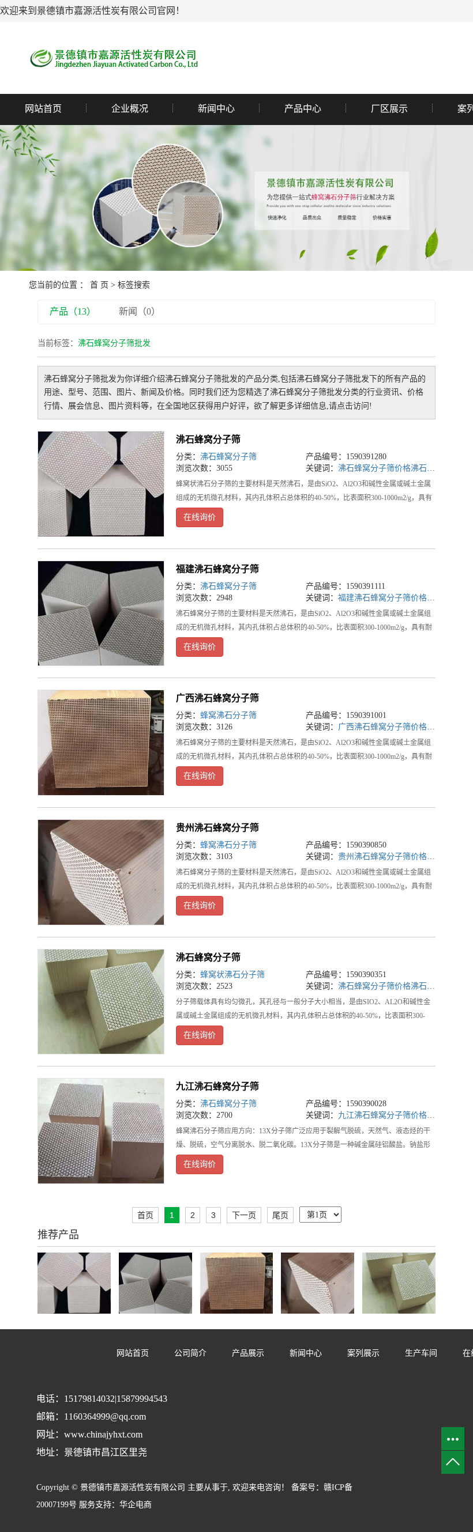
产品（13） (73, 311)
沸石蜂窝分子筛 (208, 439)
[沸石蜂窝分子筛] (100, 484)
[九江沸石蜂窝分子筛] (100, 1131)
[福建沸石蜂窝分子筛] (100, 614)
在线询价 (199, 517)
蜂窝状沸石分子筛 (232, 974)
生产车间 (421, 1353)
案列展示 (363, 1353)
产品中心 (302, 109)
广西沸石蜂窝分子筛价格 (382, 727)
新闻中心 (216, 109)
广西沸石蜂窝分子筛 (217, 698)
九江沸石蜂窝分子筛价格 (382, 1115)
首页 (145, 1215)
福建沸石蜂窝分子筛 (217, 569)
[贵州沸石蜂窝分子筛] (100, 872)
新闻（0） (139, 311)
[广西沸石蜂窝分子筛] (100, 743)
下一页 (244, 1215)
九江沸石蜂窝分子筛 (217, 1086)
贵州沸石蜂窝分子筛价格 (382, 856)
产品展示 (248, 1353)
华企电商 (135, 1504)
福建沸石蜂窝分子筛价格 (382, 597)
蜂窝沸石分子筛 (228, 715)
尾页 (280, 1215)
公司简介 (190, 1353)
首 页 (99, 285)
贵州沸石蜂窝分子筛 (217, 828)
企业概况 (129, 109)
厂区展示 (389, 109)
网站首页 (43, 109)
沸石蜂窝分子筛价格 (374, 468)
